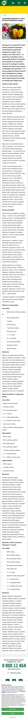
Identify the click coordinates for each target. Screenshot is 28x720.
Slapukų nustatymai (12, 717)
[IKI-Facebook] (14, 681)
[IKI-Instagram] (21, 681)
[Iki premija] (19, 3)
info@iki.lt (17, 669)
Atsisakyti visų (12, 713)
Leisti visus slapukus (12, 709)
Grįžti (5, 15)
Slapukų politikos (9, 692)
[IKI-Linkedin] (7, 681)
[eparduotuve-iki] (13, 3)
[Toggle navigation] (24, 3)
